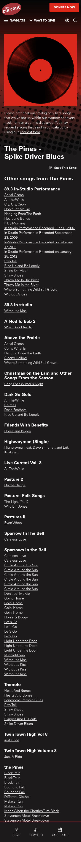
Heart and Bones (17, 219)
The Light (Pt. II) (16, 502)
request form (30, 132)
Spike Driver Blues (18, 724)
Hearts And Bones (18, 695)
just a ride (11, 740)
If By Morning (14, 223)
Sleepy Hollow (15, 358)
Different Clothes (17, 797)
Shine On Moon (16, 271)
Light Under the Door (20, 641)
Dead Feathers (15, 410)
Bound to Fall (14, 787)
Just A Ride (13, 757)
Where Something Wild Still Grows (30, 290)
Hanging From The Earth (22, 214)
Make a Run (13, 801)
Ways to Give (44, 20)
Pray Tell (10, 261)
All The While (14, 200)
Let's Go (10, 622)
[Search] (75, 20)
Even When (13, 523)
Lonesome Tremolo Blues (23, 700)
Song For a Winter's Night (23, 384)
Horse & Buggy (16, 617)
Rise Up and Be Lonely (22, 266)
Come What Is (15, 349)
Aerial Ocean (14, 195)
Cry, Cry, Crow (15, 204)
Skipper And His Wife (20, 719)
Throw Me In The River (21, 280)
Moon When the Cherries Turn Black (31, 811)
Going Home (14, 598)
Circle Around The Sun (21, 565)
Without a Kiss (15, 311)
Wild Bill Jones (15, 506)
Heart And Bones (17, 691)
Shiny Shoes (13, 275)
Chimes (10, 405)
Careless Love (15, 539)
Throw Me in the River (21, 285)
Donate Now (64, 7)
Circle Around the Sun (21, 570)
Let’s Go (10, 627)
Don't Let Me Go (17, 209)
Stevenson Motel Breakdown (26, 816)
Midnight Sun (14, 655)
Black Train (12, 773)
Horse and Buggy (17, 431)
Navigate (17, 20)
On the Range (14, 485)
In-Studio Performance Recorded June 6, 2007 (39, 228)
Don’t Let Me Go (17, 594)
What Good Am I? (18, 327)
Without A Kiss (15, 294)
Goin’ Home (13, 603)
